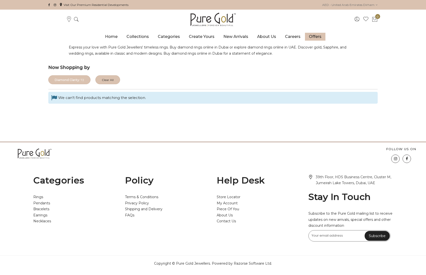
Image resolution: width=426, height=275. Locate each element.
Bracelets (41, 209)
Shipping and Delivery (143, 209)
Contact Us (226, 221)
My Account (227, 203)
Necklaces (42, 221)
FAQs (129, 215)
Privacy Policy (137, 203)
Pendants (41, 203)
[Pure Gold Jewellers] (213, 19)
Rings (38, 197)
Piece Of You (228, 209)
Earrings (40, 215)
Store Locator (228, 197)
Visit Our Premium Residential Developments (96, 5)
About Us (225, 215)
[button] (350, 5)
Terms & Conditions (141, 197)
